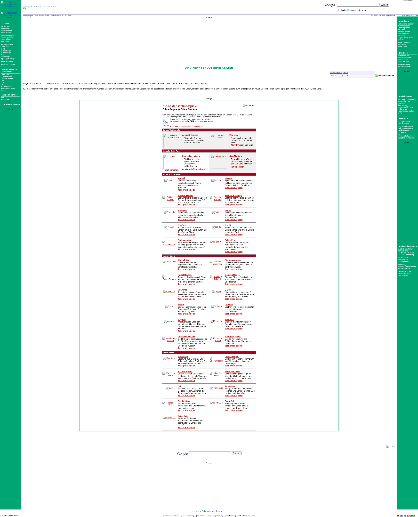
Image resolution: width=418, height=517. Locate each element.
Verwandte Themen (11, 104)
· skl (2, 80)
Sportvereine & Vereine (407, 253)
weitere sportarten (8, 64)
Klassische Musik (404, 271)
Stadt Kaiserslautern (405, 126)
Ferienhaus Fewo (404, 32)
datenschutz (402, 105)
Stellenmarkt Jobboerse (407, 24)
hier (205, 83)
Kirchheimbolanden (405, 136)
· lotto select (5, 74)
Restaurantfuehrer (8, 37)
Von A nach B (403, 258)
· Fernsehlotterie (7, 78)
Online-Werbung (404, 64)
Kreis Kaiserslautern (405, 128)
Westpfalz (403, 118)
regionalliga (5, 57)
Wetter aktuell (6, 39)
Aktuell (5, 23)
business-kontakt (404, 66)
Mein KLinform (405, 96)
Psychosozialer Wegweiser (7, 45)
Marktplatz (5, 28)
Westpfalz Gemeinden (406, 138)
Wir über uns (230, 516)
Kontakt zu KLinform (405, 107)
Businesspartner (404, 268)
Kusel (400, 134)
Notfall (400, 113)
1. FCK (3, 49)
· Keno (3, 84)
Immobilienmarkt (404, 26)
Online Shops (403, 46)
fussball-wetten (7, 62)
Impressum (402, 103)
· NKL (2, 82)
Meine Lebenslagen (408, 246)
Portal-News (402, 109)
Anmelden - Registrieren (407, 99)
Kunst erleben (403, 275)
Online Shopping (7, 32)
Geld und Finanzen (42, 15)
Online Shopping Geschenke (404, 43)
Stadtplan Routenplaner (406, 111)
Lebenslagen (28, 15)
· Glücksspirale (6, 76)
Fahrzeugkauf (403, 260)
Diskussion (5, 100)
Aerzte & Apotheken (405, 249)
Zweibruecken (403, 130)
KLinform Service (10, 95)
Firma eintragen (403, 62)
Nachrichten (5, 26)
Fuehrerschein (403, 262)
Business (403, 53)
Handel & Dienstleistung (407, 266)
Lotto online (5, 41)
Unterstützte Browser (246, 516)
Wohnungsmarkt (404, 28)
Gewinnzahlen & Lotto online (9, 70)
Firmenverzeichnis (405, 58)
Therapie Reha (403, 251)
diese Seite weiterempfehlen (209, 511)
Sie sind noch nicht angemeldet (383, 15)
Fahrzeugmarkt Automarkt (403, 35)
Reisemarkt (402, 30)
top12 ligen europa (8, 59)
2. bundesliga (6, 53)
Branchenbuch (6, 30)
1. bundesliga (6, 51)
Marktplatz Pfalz (404, 121)
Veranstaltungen (7, 35)
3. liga (3, 55)
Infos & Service (403, 123)
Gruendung (402, 265)
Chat (2, 98)
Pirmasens (402, 132)
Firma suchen (403, 60)
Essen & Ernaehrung (406, 255)
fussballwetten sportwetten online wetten (8, 88)
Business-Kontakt (203, 516)
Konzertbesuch (404, 273)
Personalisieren (404, 101)
